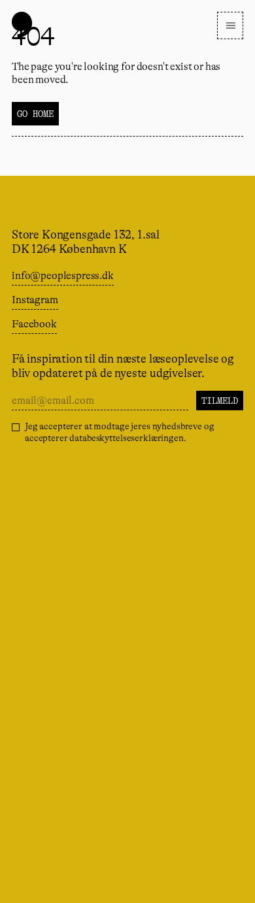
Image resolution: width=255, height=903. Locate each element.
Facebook (34, 324)
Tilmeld (219, 400)
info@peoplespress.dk (63, 276)
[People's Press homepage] (22, 25)
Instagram (35, 300)
